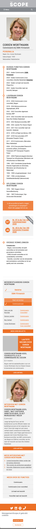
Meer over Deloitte (18, 331)
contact (17, 208)
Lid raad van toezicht (18, 491)
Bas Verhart (8, 320)
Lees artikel (18, 373)
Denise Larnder (9, 316)
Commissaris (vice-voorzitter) (18, 487)
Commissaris (24, 316)
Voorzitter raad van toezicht (18, 496)
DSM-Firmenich (22, 48)
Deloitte (29, 80)
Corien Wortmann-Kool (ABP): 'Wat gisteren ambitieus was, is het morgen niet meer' (15, 412)
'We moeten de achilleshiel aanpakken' (19, 465)
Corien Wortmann (9, 324)
